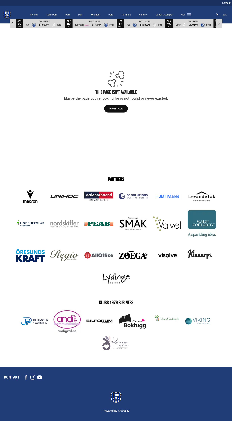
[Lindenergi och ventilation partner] (30, 224)
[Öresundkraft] (30, 255)
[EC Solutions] (133, 196)
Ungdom (95, 14)
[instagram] (33, 377)
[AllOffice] (98, 255)
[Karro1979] (116, 343)
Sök (225, 14)
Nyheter (34, 14)
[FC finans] (165, 321)
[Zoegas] (133, 255)
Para (110, 14)
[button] (44, 23)
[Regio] (64, 255)
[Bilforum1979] (99, 321)
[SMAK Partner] (133, 223)
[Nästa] (219, 23)
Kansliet (143, 14)
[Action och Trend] (98, 196)
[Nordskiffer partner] (64, 224)
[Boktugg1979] (132, 321)
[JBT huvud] (167, 196)
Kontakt (226, 3)
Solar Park (51, 14)
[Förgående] (13, 23)
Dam (80, 14)
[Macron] (30, 196)
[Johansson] (34, 321)
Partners (126, 14)
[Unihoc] (64, 196)
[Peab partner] (98, 224)
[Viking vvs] (197, 321)
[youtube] (40, 377)
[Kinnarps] (201, 255)
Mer (183, 14)
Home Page (116, 108)
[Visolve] (167, 255)
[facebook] (27, 377)
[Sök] (217, 14)
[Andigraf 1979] (67, 321)
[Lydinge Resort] (116, 278)
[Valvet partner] (167, 223)
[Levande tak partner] (201, 196)
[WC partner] (201, 223)
